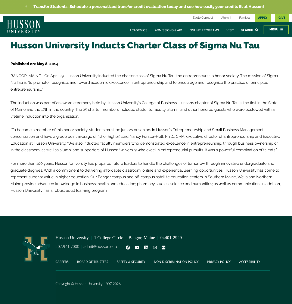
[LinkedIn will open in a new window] (145, 248)
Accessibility (249, 262)
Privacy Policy (219, 262)
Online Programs (204, 30)
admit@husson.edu (100, 246)
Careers (62, 262)
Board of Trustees (92, 262)
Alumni (226, 17)
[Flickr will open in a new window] (163, 248)
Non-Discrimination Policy (176, 262)
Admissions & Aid (168, 30)
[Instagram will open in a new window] (154, 248)
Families (245, 17)
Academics (138, 30)
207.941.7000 (67, 246)
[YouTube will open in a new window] (136, 248)
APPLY (262, 17)
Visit (230, 30)
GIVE (282, 17)
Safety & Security (131, 262)
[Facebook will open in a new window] (127, 248)
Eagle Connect (203, 17)
